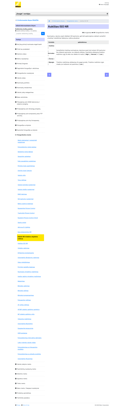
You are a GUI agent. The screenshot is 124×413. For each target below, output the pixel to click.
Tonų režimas (22, 180)
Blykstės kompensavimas (26, 295)
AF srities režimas (23, 305)
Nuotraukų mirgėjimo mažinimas (28, 272)
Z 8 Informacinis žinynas (58, 21)
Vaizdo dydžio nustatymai (26, 189)
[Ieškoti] (43, 33)
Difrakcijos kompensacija (26, 253)
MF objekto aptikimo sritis (26, 314)
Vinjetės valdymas (23, 248)
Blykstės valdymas (24, 286)
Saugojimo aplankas (24, 156)
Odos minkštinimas (24, 262)
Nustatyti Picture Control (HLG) (28, 218)
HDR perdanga (22, 333)
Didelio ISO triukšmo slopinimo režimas (28, 238)
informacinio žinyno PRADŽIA (27, 20)
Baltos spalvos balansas (25, 203)
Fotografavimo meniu (72, 21)
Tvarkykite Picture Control (26, 213)
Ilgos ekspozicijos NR (24, 232)
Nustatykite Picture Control (26, 208)
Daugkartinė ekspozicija (25, 328)
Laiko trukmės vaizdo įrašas (27, 342)
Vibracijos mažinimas (24, 319)
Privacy (18, 405)
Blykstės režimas (23, 290)
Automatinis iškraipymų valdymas (28, 257)
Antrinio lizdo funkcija (25, 170)
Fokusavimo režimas (24, 300)
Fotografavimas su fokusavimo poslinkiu (27, 348)
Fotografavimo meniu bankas (27, 147)
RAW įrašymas (22, 194)
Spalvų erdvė (22, 222)
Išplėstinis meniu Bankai (25, 152)
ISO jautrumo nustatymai (25, 199)
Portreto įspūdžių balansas (26, 267)
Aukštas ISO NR (23, 243)
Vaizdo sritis (22, 175)
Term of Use (26, 405)
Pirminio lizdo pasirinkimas (26, 166)
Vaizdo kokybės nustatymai (26, 185)
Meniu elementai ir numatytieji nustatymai (27, 141)
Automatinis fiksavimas (25, 359)
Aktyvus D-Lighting (24, 227)
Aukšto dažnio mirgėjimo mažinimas (29, 276)
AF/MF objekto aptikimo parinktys (28, 309)
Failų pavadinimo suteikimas (27, 161)
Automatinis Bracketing (25, 323)
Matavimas (21, 281)
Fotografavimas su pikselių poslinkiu (29, 354)
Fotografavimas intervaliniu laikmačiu (29, 338)
